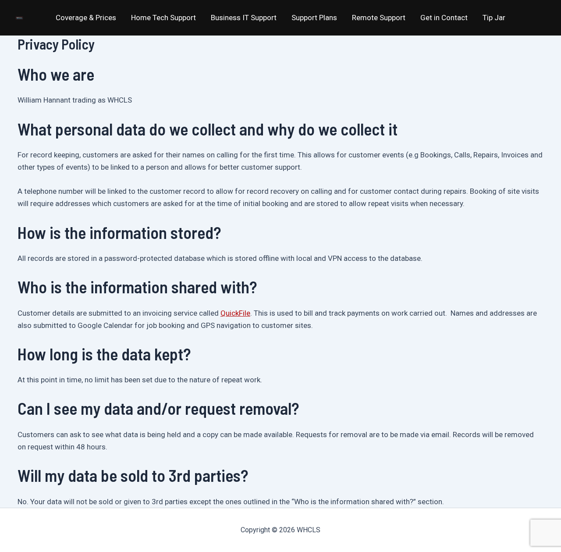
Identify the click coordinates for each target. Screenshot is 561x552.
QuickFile (235, 313)
